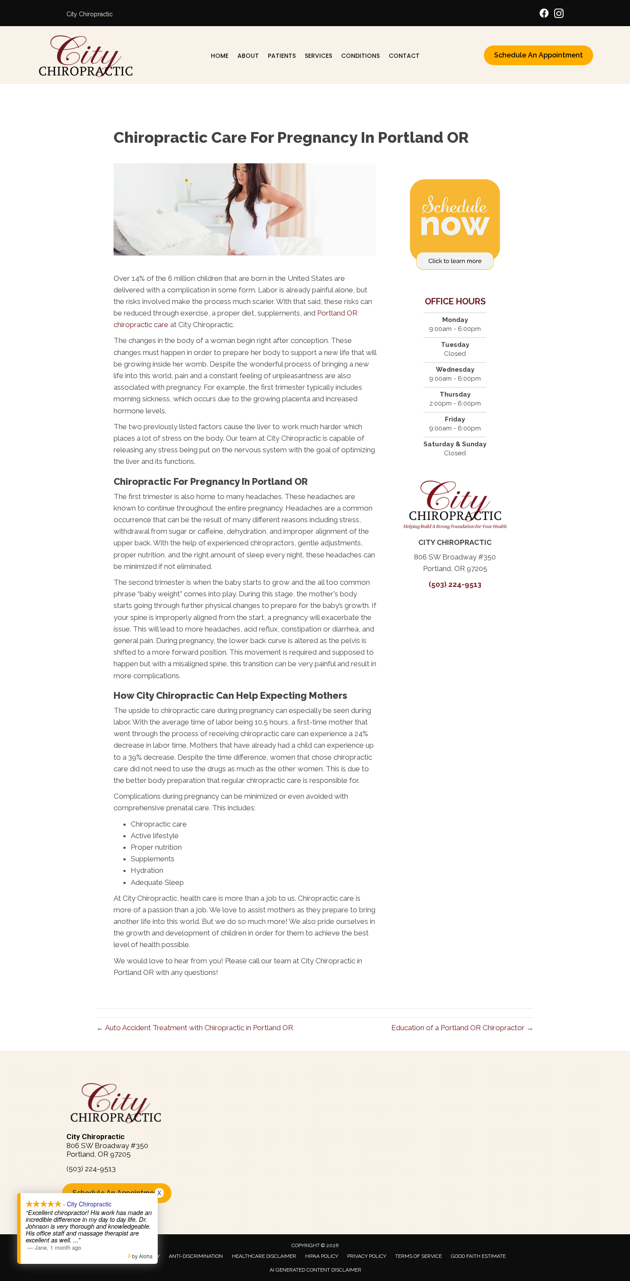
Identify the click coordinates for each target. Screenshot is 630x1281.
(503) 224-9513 (455, 584)
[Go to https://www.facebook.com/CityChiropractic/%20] (544, 14)
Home (219, 55)
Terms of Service (418, 1256)
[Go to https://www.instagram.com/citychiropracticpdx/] (559, 15)
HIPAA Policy (321, 1256)
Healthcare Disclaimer (264, 1256)
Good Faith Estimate (478, 1256)
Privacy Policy (366, 1256)
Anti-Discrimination (196, 1256)
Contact (404, 55)
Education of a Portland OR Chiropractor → (462, 1027)
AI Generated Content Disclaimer (315, 1270)
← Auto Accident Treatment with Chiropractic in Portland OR (194, 1027)
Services (318, 55)
